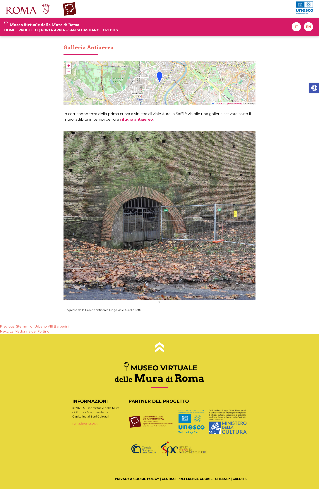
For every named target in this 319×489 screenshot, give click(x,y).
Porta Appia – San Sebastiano (70, 30)
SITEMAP (222, 479)
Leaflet (218, 103)
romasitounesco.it (84, 423)
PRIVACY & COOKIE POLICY (137, 479)
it (296, 27)
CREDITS (240, 479)
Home (9, 30)
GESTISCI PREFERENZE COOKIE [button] (187, 479)
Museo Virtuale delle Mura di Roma (45, 25)
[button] (314, 88)
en (308, 27)
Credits (110, 30)
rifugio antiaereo (136, 119)
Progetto (28, 30)
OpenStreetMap (234, 103)
